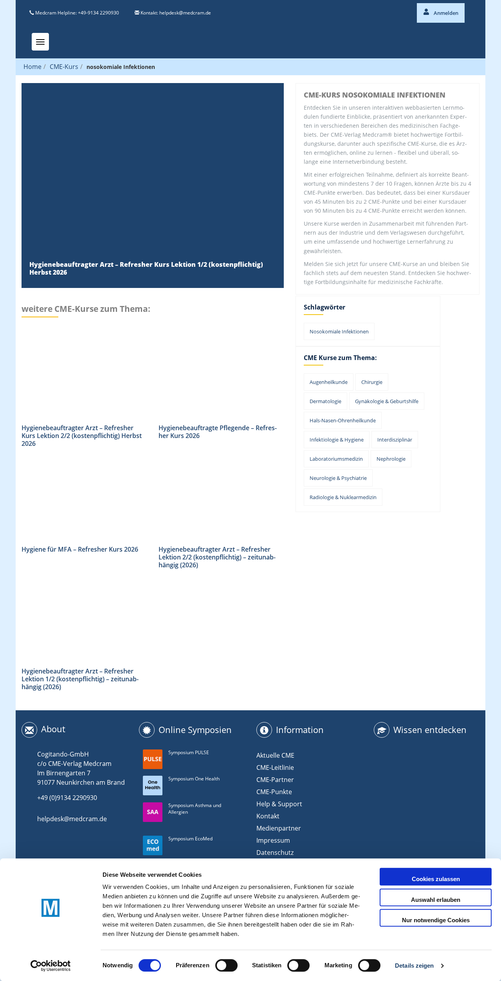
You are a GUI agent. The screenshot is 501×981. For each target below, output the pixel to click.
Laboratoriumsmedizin (336, 458)
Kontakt (267, 816)
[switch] (226, 965)
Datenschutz (275, 852)
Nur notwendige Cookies (436, 920)
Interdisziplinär (394, 439)
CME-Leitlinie (275, 767)
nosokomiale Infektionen (339, 331)
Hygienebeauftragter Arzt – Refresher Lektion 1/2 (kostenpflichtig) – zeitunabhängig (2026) (80, 679)
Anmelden (445, 12)
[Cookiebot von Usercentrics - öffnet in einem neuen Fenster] (50, 966)
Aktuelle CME (275, 755)
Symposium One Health (194, 778)
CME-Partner (275, 779)
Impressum (273, 840)
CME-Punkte (274, 791)
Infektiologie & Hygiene (337, 439)
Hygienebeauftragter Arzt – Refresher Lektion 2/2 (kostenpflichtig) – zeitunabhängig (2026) (217, 557)
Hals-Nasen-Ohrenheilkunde (343, 420)
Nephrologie (391, 458)
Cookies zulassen (436, 879)
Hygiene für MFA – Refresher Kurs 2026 (80, 549)
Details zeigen (414, 965)
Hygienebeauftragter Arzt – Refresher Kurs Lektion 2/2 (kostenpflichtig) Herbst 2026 (82, 436)
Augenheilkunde (329, 382)
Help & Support (279, 804)
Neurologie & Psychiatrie (338, 477)
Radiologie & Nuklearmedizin (343, 497)
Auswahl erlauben (435, 899)
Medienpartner (278, 828)
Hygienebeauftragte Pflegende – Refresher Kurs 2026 (218, 432)
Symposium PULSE (188, 752)
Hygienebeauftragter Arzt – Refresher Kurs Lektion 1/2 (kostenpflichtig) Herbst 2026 (146, 268)
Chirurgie (371, 382)
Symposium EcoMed (190, 838)
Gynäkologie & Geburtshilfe (386, 401)
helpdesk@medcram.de (185, 12)
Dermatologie (325, 401)
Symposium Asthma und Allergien (194, 808)
